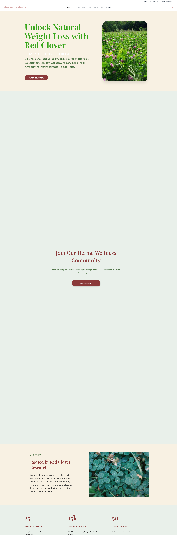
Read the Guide (36, 78)
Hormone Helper (80, 7)
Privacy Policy (167, 1)
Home (68, 7)
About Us (143, 1)
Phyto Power (93, 7)
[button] (172, 7)
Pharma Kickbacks (15, 7)
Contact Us (154, 1)
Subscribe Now (86, 283)
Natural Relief (106, 7)
